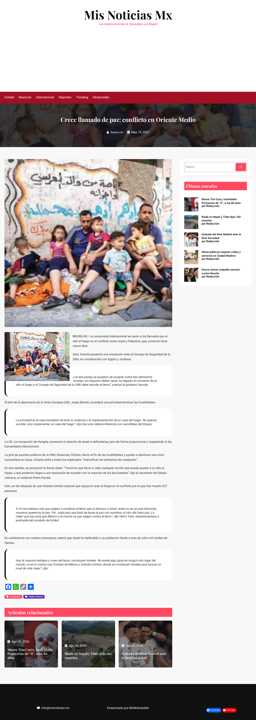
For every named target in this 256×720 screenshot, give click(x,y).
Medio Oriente (36, 596)
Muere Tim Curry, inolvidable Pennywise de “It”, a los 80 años (30, 654)
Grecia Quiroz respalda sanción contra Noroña (221, 271)
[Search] (241, 167)
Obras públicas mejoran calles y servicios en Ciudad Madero (221, 254)
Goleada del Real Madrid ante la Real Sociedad (144, 656)
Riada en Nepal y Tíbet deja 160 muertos (88, 656)
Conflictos (15, 596)
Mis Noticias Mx (128, 15)
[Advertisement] (128, 63)
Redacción (117, 132)
